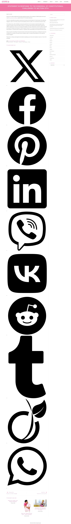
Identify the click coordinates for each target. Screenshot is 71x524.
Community (51, 37)
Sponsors (51, 56)
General (20, 41)
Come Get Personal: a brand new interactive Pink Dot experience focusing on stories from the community (56, 25)
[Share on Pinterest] (27, 165)
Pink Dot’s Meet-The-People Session (13, 501)
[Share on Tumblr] (27, 397)
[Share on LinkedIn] (27, 210)
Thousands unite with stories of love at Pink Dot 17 (57, 28)
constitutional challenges (13, 17)
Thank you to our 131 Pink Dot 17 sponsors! (56, 30)
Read (29, 41)
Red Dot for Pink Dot (53, 54)
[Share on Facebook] (27, 125)
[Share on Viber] (27, 250)
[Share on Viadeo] (27, 443)
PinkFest (51, 49)
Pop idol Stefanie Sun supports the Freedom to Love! (40, 509)
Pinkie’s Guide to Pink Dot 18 (54, 22)
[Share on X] (27, 85)
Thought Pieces (52, 58)
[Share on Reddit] (27, 335)
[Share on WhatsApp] (27, 488)
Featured (16, 41)
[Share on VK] (27, 295)
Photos (51, 47)
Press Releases (25, 41)
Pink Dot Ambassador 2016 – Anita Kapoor (26, 514)
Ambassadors (52, 35)
